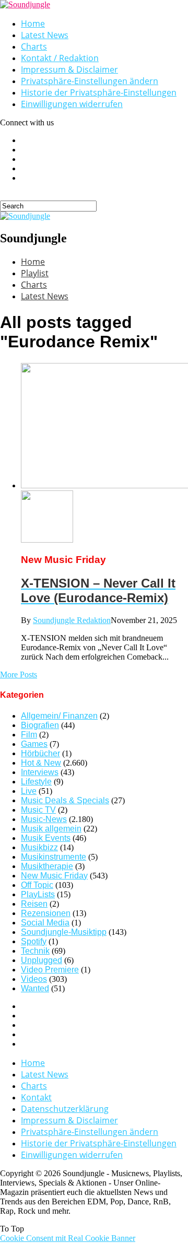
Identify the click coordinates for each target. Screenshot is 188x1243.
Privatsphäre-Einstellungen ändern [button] (89, 81)
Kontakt (36, 1097)
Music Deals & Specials (65, 800)
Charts (34, 46)
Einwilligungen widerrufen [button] (72, 104)
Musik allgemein (51, 828)
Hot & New (41, 762)
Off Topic (37, 885)
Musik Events (45, 838)
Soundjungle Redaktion (72, 620)
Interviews (39, 772)
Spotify (33, 941)
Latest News (44, 35)
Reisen (34, 903)
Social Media (45, 922)
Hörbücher (40, 753)
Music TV (38, 809)
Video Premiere (50, 969)
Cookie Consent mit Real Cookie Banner (67, 1238)
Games (34, 744)
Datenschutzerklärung (65, 1109)
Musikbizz (39, 847)
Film (29, 734)
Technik (35, 950)
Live (29, 791)
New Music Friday (54, 875)
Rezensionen (45, 913)
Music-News (44, 819)
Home (33, 23)
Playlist (35, 273)
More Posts (18, 674)
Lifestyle (36, 781)
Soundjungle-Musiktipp (64, 932)
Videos (34, 979)
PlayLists (38, 894)
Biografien (40, 725)
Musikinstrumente (53, 856)
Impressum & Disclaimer (69, 69)
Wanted (35, 988)
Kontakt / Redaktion (60, 58)
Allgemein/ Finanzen (59, 715)
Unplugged (41, 960)
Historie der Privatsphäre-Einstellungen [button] (99, 92)
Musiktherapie (47, 866)
